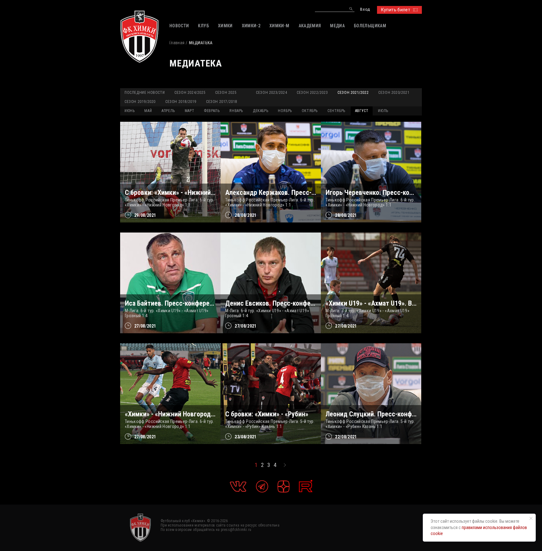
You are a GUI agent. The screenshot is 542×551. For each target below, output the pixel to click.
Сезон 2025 (225, 92)
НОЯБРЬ (285, 111)
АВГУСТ (362, 111)
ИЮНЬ (130, 111)
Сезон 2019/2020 (140, 101)
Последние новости (145, 92)
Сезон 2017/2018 (221, 101)
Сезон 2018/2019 (180, 101)
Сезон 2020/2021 (393, 92)
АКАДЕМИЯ (310, 25)
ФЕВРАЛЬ (212, 111)
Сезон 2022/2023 (312, 92)
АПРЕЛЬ (168, 111)
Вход (365, 10)
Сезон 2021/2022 (353, 92)
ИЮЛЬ (383, 111)
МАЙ (148, 111)
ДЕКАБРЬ (260, 111)
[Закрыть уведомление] (531, 518)
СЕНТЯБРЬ (336, 111)
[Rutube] (305, 486)
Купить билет (395, 9)
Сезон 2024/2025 (189, 92)
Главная (176, 42)
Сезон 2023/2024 (271, 92)
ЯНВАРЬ (236, 111)
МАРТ (189, 111)
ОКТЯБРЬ (310, 111)
